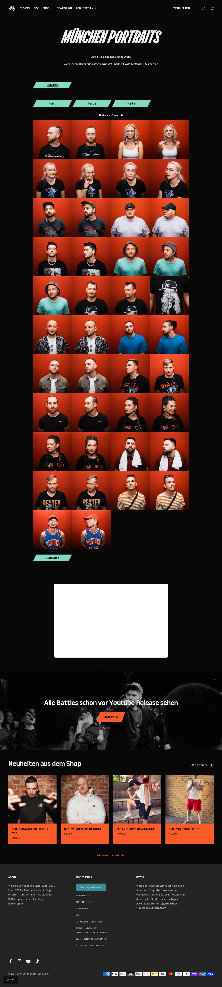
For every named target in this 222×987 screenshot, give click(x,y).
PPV (36, 8)
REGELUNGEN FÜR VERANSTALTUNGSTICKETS (92, 930)
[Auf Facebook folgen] (10, 961)
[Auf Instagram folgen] (19, 961)
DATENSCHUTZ (84, 901)
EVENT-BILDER (181, 8)
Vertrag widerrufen (91, 887)
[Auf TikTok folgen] (37, 961)
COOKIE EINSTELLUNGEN (90, 945)
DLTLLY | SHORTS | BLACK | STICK (135, 828)
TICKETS (25, 8)
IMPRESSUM (83, 895)
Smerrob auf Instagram (152, 907)
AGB (78, 914)
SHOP (46, 8)
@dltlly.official (133, 63)
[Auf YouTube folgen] (28, 961)
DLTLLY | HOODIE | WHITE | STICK (82, 828)
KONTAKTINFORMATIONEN (91, 938)
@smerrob (151, 63)
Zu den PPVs (111, 716)
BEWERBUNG (64, 8)
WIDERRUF (82, 908)
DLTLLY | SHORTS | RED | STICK (186, 828)
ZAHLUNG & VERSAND (89, 921)
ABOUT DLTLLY (84, 8)
